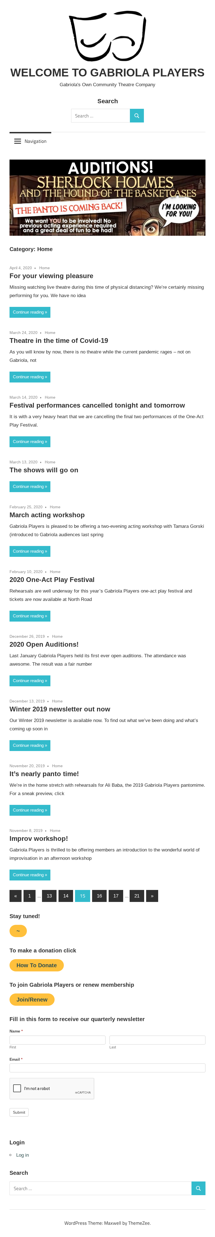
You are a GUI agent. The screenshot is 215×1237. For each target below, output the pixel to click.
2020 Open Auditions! (44, 644)
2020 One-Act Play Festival (52, 579)
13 (49, 896)
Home (44, 268)
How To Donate (37, 965)
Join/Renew (32, 1000)
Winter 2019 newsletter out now (60, 709)
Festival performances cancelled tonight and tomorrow (97, 405)
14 (65, 896)
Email (16, 1059)
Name (16, 1031)
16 (99, 896)
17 (115, 896)
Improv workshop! (39, 838)
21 (136, 896)
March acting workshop (47, 515)
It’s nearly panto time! (44, 774)
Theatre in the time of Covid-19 (59, 340)
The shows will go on (44, 470)
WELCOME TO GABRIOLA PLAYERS (107, 72)
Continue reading (28, 312)
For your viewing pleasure (51, 276)
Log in (22, 1155)
